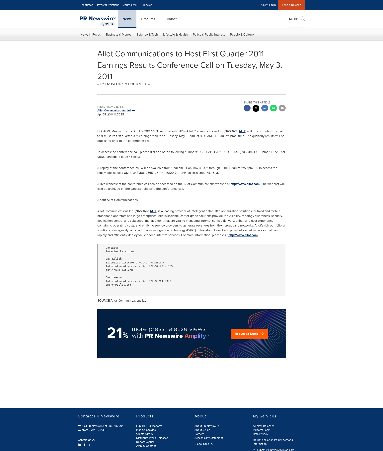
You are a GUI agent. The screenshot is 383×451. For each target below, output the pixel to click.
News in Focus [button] (90, 34)
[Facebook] (84, 445)
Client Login (268, 5)
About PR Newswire (206, 426)
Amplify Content (146, 446)
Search (294, 18)
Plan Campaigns (146, 430)
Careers (199, 434)
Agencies (146, 5)
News (127, 19)
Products (148, 19)
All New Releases (263, 426)
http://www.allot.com (245, 184)
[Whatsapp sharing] (273, 108)
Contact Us (85, 440)
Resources (86, 5)
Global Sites (202, 444)
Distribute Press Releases (152, 438)
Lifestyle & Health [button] (175, 34)
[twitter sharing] (256, 109)
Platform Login (261, 430)
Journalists (130, 5)
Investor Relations (108, 5)
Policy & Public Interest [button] (209, 34)
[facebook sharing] (247, 108)
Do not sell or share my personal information (273, 442)
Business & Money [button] (118, 34)
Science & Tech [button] (147, 34)
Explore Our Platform (149, 426)
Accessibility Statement (208, 438)
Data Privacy (260, 434)
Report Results (145, 442)
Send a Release (291, 5)
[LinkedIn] (80, 445)
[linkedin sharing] (264, 108)
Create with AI (144, 434)
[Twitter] (89, 445)
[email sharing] (282, 108)
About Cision (202, 430)
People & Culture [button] (242, 34)
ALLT (242, 131)
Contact (171, 19)
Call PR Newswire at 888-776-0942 (103, 426)
